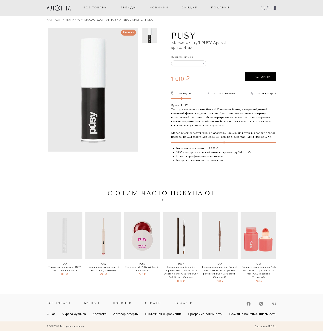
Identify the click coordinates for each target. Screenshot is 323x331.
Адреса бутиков (74, 314)
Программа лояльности (205, 314)
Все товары (95, 7)
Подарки (183, 303)
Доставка (99, 314)
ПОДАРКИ (220, 7)
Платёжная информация (163, 314)
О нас (51, 314)
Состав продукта (266, 93)
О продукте (184, 93)
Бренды (128, 7)
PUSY (183, 36)
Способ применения (223, 93)
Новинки (122, 303)
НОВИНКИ (159, 7)
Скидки (153, 303)
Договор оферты (126, 314)
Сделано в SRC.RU (265, 326)
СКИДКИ (190, 7)
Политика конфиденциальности (252, 314)
